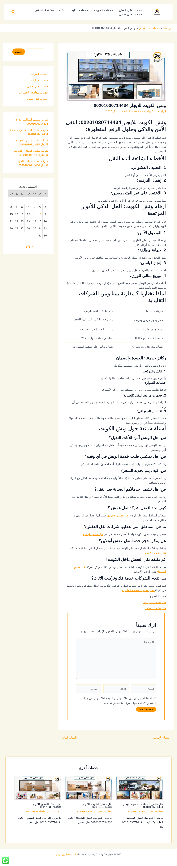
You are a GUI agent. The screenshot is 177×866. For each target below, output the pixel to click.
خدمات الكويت (103, 10)
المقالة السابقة (163, 737)
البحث (18, 51)
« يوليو (30, 246)
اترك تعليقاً (159, 111)
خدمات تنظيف (79, 10)
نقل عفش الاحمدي (118, 515)
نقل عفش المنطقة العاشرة (138, 590)
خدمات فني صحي (130, 14)
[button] (13, 12)
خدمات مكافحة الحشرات (48, 10)
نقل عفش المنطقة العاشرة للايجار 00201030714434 (143, 806)
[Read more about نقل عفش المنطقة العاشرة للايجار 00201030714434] (139, 788)
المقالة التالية (67, 737)
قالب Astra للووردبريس (67, 854)
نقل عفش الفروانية (154, 602)
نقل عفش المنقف (155, 608)
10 (39, 214)
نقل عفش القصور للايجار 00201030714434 (46, 806)
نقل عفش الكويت (155, 552)
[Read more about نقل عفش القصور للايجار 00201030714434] (37, 788)
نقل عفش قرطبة (93, 534)
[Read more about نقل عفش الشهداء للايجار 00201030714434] (88, 788)
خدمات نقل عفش (130, 10)
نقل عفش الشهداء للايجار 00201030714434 (97, 806)
